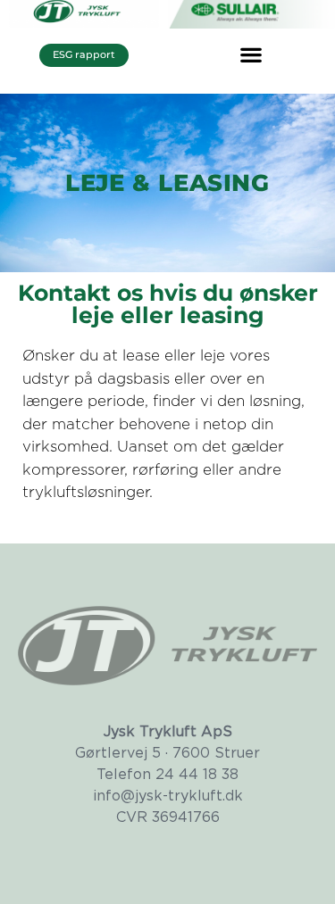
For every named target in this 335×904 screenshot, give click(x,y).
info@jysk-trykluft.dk (168, 796)
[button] (251, 54)
